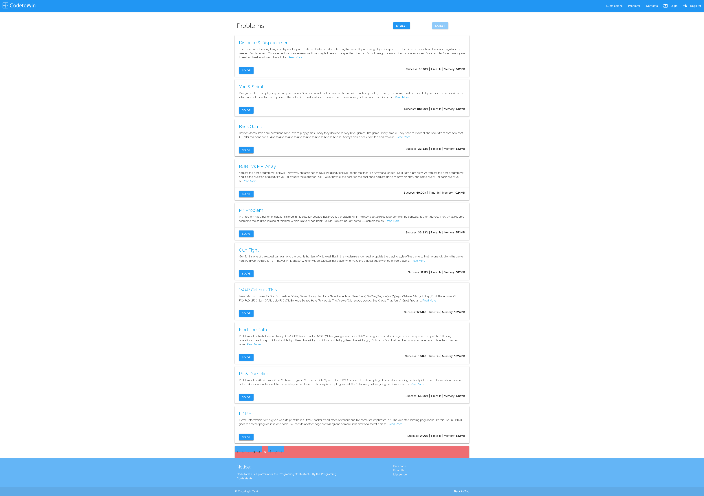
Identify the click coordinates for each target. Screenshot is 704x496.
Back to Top (461, 491)
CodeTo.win (244, 474)
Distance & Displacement (264, 42)
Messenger (400, 474)
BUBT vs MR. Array (257, 166)
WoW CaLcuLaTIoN (258, 289)
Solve (246, 70)
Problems (634, 6)
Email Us (398, 470)
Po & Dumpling (254, 373)
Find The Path (253, 329)
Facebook (399, 466)
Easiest (401, 25)
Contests (652, 6)
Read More (295, 57)
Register (692, 6)
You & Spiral (251, 86)
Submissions (614, 6)
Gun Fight (249, 250)
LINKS (245, 413)
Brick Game (250, 126)
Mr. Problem (251, 210)
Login (670, 6)
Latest (440, 25)
